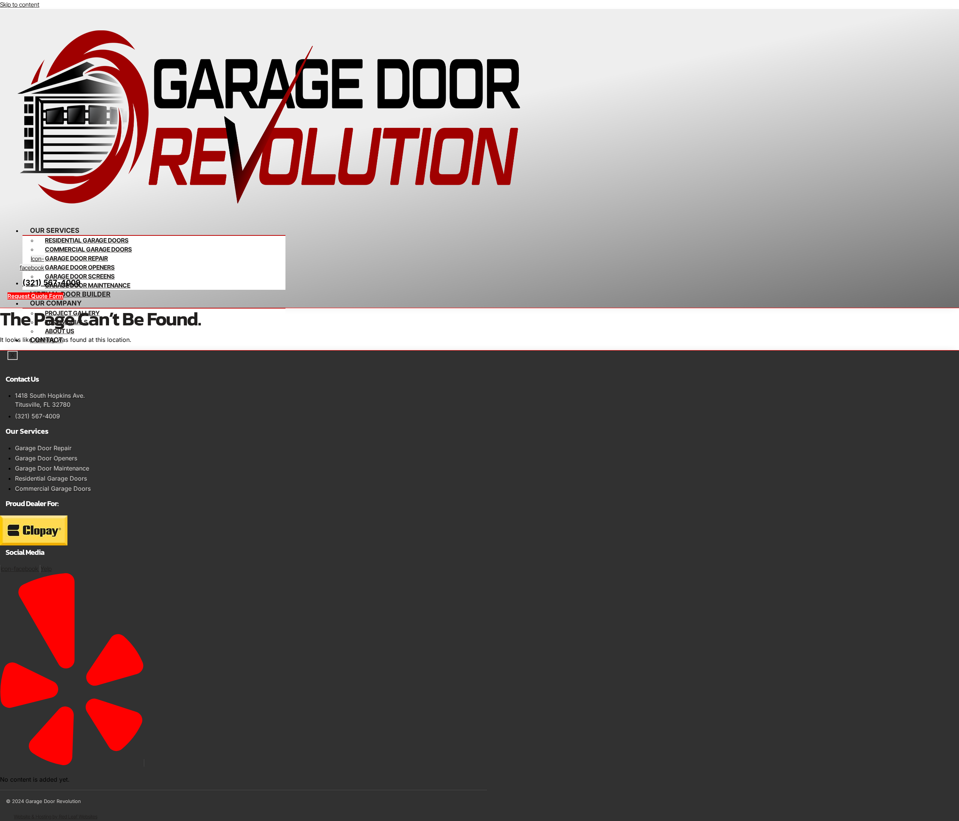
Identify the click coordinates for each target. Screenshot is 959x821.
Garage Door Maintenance (87, 285)
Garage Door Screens (80, 276)
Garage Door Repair (76, 258)
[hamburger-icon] (283, 226)
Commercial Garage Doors (88, 249)
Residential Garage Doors (86, 240)
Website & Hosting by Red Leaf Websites (55, 817)
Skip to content (19, 4)
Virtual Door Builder (70, 294)
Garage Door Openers (80, 267)
